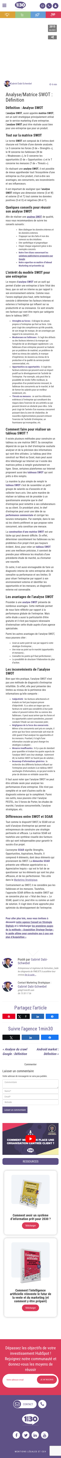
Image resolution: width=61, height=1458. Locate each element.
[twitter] (25, 1435)
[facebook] (16, 1435)
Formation (38, 14)
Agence (53, 14)
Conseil (7, 14)
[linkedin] (35, 1435)
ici (43, 265)
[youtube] (44, 1435)
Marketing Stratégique (25, 879)
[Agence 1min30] (20, 5)
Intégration (23, 14)
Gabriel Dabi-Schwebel (21, 83)
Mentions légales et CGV (30, 1451)
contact (28, 1404)
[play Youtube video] (30, 1139)
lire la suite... (30, 974)
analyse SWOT (34, 216)
